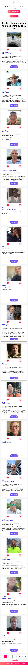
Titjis (3, 480)
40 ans (15, 637)
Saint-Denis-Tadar (6, 209)
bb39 (3, 363)
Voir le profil (14, 66)
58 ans (14, 209)
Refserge (4, 130)
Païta (3, 92)
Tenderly (4, 558)
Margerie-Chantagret (7, 637)
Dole (3, 364)
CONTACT (24, 663)
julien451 (4, 246)
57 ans (7, 131)
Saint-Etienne (5, 520)
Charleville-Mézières (7, 170)
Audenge (4, 442)
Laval (3, 326)
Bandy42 (4, 519)
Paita (3, 131)
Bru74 (3, 402)
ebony (3, 207)
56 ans (9, 248)
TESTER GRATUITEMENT (14, 11)
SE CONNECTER (14, 16)
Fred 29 (4, 596)
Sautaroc (4, 285)
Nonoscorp (5, 169)
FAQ (8, 663)
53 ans (15, 170)
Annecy (4, 403)
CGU (11, 663)
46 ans (12, 481)
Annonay (4, 559)
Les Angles (4, 287)
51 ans (7, 92)
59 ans (7, 326)
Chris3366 (4, 441)
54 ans (9, 53)
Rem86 (3, 635)
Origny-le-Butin (6, 481)
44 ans (7, 364)
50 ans (10, 287)
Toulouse (4, 53)
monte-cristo (5, 324)
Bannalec (4, 598)
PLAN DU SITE (17, 663)
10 (16, 659)
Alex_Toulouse (5, 52)
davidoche (4, 91)
